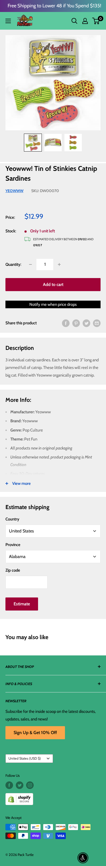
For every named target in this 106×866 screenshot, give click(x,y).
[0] (96, 21)
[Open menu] (8, 21)
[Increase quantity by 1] (59, 264)
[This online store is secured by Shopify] (53, 797)
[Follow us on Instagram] (30, 785)
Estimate (22, 603)
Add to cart (53, 284)
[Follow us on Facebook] (9, 785)
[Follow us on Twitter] (19, 785)
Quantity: (13, 264)
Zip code (12, 570)
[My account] (85, 21)
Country (12, 519)
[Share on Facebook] (66, 323)
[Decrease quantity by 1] (30, 264)
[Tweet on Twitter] (86, 323)
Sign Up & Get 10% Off (35, 732)
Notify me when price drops (53, 304)
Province (12, 544)
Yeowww (14, 190)
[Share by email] (97, 323)
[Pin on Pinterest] (76, 323)
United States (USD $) (24, 758)
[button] (95, 21)
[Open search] (74, 21)
